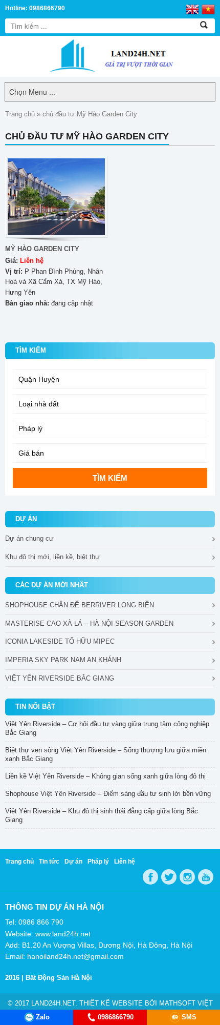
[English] (192, 9)
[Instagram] (187, 877)
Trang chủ (20, 114)
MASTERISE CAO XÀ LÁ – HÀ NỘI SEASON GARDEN (89, 623)
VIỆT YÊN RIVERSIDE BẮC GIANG (59, 678)
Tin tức (49, 861)
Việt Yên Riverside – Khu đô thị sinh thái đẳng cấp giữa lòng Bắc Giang (101, 815)
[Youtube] (205, 877)
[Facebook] (150, 877)
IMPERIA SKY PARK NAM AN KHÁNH (63, 660)
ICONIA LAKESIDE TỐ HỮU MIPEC (60, 641)
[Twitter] (169, 877)
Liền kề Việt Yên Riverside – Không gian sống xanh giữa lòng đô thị (105, 776)
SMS (189, 1017)
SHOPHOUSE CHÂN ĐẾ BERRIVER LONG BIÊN (79, 605)
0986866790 (116, 1017)
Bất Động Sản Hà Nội (59, 977)
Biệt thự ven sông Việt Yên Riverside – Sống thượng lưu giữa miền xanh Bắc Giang (105, 754)
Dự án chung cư (29, 538)
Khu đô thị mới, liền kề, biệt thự (52, 557)
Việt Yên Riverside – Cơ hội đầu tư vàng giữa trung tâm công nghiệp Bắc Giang (107, 728)
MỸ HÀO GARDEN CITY (42, 249)
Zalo (43, 1017)
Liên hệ (124, 861)
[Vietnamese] (208, 9)
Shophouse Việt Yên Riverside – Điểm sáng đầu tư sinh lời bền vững (108, 793)
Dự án (73, 861)
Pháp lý (98, 861)
